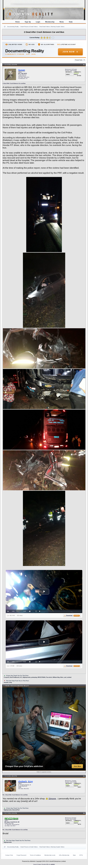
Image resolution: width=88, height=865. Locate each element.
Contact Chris (9, 855)
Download (72, 615)
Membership (50, 22)
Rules (62, 22)
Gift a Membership (64, 855)
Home (17, 22)
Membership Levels (49, 855)
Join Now (69, 52)
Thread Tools (79, 60)
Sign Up (28, 22)
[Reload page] (4, 26)
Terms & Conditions (35, 855)
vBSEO (53, 864)
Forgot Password (21, 855)
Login (38, 22)
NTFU (81, 855)
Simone (52, 798)
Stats (71, 22)
